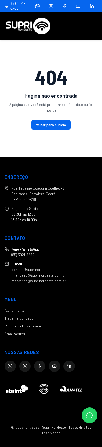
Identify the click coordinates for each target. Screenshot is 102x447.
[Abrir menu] (94, 26)
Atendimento (15, 310)
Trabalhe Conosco (19, 318)
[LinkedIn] (91, 6)
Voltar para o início (51, 124)
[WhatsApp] (37, 6)
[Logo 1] (17, 389)
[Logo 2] (43, 389)
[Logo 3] (71, 389)
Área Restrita (15, 333)
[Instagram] (51, 6)
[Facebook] (64, 6)
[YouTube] (78, 6)
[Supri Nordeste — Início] (28, 26)
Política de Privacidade (23, 326)
